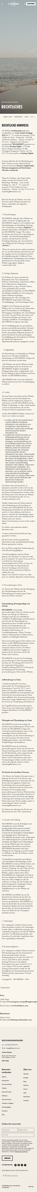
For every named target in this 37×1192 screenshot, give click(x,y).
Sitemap (30, 1186)
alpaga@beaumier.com (13, 1048)
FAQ (3, 1115)
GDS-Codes (5, 1061)
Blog (24, 1081)
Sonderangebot (18, 117)
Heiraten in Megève (7, 1103)
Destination (5, 1080)
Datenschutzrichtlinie (21, 1151)
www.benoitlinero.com (19, 1006)
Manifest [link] (26, 1074)
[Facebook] (19, 1164)
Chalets (26, 117)
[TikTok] (22, 1164)
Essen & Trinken (6, 1092)
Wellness (4, 1096)
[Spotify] (25, 1164)
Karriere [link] (25, 1085)
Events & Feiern (6, 1099)
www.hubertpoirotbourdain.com (19, 1020)
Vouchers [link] (4, 1111)
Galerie (4, 1077)
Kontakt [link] (25, 1078)
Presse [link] (25, 1089)
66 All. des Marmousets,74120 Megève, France (9, 1056)
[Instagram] (15, 1164)
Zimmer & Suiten (7, 117)
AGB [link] (24, 1093)
